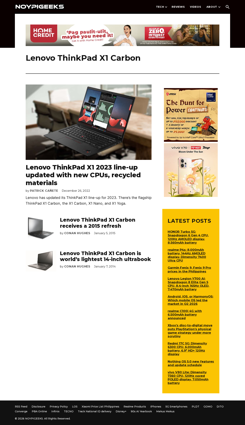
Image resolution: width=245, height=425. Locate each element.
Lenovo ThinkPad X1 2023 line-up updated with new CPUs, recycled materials (83, 175)
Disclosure (38, 406)
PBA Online (39, 411)
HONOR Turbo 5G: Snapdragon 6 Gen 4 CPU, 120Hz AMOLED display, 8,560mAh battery (188, 237)
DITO (220, 406)
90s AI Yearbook (141, 411)
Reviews (178, 6)
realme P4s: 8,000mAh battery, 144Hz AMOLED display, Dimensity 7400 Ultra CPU (187, 255)
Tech (160, 6)
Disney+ (121, 411)
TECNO (69, 411)
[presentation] (166, 7)
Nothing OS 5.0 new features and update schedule (191, 363)
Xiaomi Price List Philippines (100, 406)
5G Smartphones (176, 406)
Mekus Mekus (165, 411)
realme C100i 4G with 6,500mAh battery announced (185, 314)
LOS (74, 406)
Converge (21, 411)
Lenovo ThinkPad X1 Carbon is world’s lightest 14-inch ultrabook (105, 256)
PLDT (195, 406)
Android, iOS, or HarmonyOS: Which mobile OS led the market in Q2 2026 (190, 300)
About (211, 6)
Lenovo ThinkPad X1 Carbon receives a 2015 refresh (97, 223)
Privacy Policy (59, 406)
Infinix (55, 411)
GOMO (208, 406)
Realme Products (135, 406)
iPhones (155, 406)
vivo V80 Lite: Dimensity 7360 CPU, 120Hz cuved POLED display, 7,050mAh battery (188, 377)
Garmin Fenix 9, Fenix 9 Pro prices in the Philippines (189, 269)
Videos (195, 6)
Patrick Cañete (44, 190)
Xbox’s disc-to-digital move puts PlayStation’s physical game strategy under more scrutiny (190, 330)
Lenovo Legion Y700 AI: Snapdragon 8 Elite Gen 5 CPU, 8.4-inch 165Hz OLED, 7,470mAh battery (188, 284)
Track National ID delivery (94, 411)
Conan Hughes (77, 233)
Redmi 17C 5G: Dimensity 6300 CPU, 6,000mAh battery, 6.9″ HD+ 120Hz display (187, 349)
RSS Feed (21, 406)
